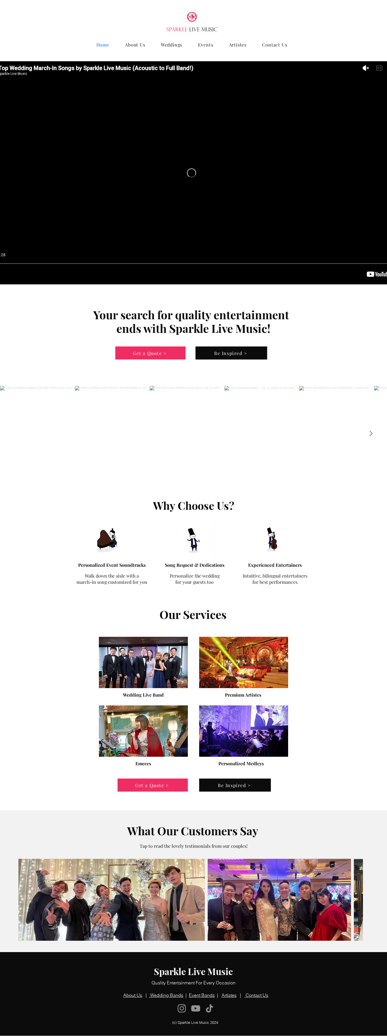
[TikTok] (209, 1008)
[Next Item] (371, 433)
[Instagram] (181, 1008)
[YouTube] (195, 1008)
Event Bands (202, 995)
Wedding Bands (166, 995)
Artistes (229, 995)
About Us (132, 995)
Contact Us (256, 995)
